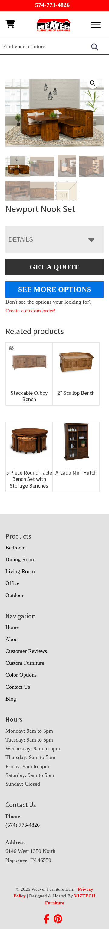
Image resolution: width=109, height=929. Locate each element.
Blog (10, 699)
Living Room (20, 571)
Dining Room (20, 559)
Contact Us (17, 687)
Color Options (21, 675)
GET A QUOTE (55, 267)
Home (12, 627)
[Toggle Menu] (96, 25)
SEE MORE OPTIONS (54, 289)
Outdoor (14, 595)
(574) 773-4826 (22, 825)
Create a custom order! (30, 311)
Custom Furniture (24, 663)
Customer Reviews (26, 651)
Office (12, 583)
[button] (92, 83)
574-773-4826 (52, 5)
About (12, 639)
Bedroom (15, 548)
